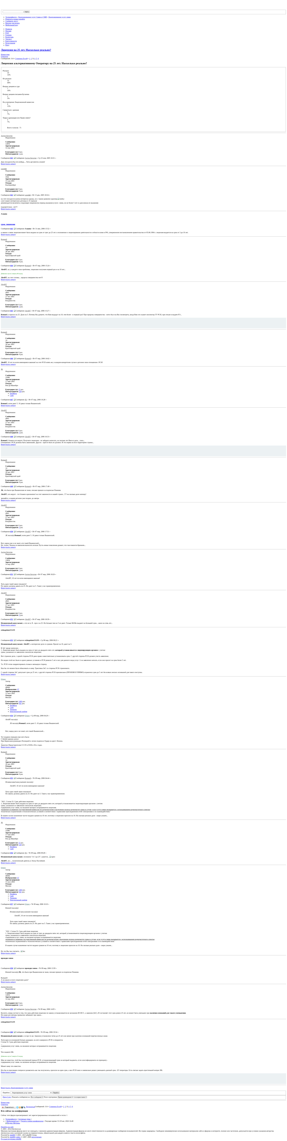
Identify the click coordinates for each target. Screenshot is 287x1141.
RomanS (4, 239)
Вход (7, 45)
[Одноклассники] (20, 1107)
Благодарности (11, 41)
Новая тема (5, 54)
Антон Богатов (6, 136)
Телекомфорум (11, 17)
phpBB (12, 1135)
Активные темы (24, 1119)
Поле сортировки (51, 1097)
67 (18, 689)
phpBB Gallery (15, 1137)
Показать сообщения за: (21, 1097)
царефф (4, 169)
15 (19, 389)
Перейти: (6, 1093)
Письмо (8, 31)
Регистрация (10, 43)
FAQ (7, 33)
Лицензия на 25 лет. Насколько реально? (26, 49)
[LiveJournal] (24, 1107)
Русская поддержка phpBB (11, 1139)
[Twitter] (17, 1107)
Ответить (4, 56)
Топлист (8, 39)
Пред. (5, 1097)
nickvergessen (36, 1137)
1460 (20, 701)
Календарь (9, 37)
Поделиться (30, 1107)
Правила (8, 29)
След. (9, 1097)
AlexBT (4, 284)
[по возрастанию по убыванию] (80, 1097)
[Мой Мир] (22, 1107)
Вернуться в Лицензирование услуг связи (17, 1088)
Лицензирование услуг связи (59, 17)
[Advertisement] (143, 323)
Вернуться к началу (8, 164)
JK (2, 369)
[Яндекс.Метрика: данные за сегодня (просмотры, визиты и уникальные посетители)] (12, 1123)
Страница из (21, 59)
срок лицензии (8, 224)
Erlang (3, 679)
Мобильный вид (11, 25)
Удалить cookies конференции (32, 1121)
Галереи (8, 35)
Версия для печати (12, 23)
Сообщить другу (11, 21)
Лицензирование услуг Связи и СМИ (32, 17)
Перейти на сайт (7, 1127)
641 (20, 703)
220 (20, 391)
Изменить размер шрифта (15, 19)
